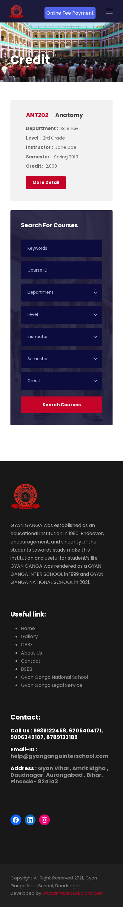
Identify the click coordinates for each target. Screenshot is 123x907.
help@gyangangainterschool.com (59, 756)
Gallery (29, 636)
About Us (31, 652)
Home (28, 628)
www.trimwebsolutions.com (73, 893)
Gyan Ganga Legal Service (51, 685)
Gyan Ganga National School (54, 677)
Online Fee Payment (70, 13)
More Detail (46, 182)
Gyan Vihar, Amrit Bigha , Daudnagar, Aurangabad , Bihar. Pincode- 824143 (59, 774)
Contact (31, 661)
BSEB (26, 669)
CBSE (27, 644)
